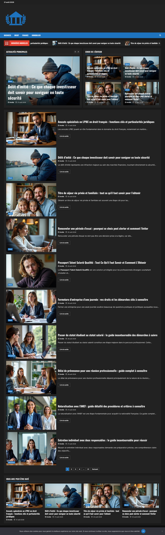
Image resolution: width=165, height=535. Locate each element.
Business (7, 35)
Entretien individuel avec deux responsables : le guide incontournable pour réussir (31, 448)
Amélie (12, 102)
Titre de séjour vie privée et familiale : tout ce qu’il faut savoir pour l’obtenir (130, 43)
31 (88, 469)
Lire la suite (65, 136)
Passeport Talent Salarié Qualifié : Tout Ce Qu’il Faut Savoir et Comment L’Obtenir (31, 271)
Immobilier (36, 35)
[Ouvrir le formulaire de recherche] (160, 35)
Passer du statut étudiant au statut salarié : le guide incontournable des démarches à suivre (31, 342)
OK (143, 531)
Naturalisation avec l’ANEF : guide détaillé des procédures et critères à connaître (31, 413)
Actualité (12, 356)
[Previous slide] (75, 51)
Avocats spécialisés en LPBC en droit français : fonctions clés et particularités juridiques (102, 70)
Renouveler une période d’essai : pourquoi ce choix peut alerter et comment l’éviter (138, 96)
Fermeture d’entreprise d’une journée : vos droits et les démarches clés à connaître (31, 306)
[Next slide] (78, 51)
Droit (16, 35)
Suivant (95, 469)
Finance (25, 35)
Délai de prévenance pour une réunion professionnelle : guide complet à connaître (31, 377)
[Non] (162, 531)
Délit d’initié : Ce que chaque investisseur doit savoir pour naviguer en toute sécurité (61, 43)
